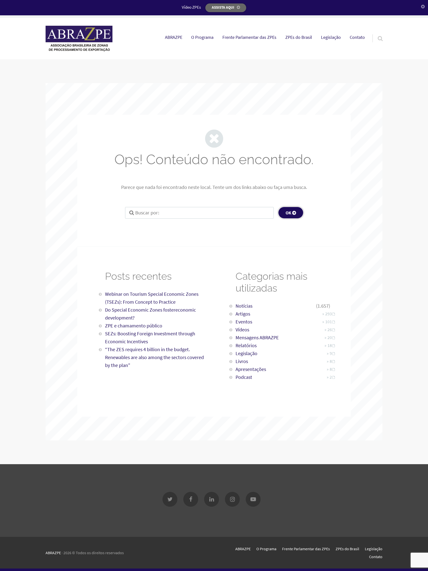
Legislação (331, 37)
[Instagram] (232, 499)
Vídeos (242, 329)
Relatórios (246, 345)
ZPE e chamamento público (133, 325)
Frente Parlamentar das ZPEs (249, 37)
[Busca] (376, 32)
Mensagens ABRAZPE (257, 337)
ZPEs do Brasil (298, 37)
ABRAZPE (173, 37)
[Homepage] (79, 38)
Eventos (244, 322)
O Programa (202, 37)
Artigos (243, 314)
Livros (242, 361)
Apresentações (251, 369)
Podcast (244, 377)
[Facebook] (190, 499)
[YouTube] (253, 499)
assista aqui (223, 7)
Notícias (244, 306)
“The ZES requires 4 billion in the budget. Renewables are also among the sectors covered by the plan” (154, 357)
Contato (357, 37)
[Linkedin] (211, 499)
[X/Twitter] (169, 499)
